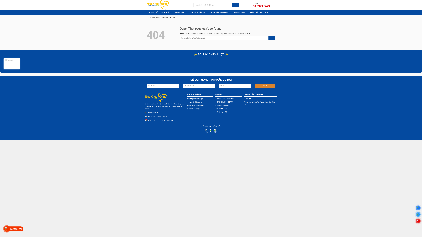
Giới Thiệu (165, 12)
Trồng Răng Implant (219, 12)
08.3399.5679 (261, 6)
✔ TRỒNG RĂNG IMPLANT (224, 102)
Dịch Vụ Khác (239, 12)
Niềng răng (180, 12)
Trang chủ (150, 17)
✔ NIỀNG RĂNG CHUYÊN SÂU (225, 99)
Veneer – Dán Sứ (197, 12)
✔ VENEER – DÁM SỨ (222, 105)
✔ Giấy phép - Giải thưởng (195, 105)
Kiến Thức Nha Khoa (259, 12)
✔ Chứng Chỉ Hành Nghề (195, 99)
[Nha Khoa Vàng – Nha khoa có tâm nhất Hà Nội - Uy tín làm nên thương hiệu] (168, 5)
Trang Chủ (153, 12)
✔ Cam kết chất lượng (194, 102)
